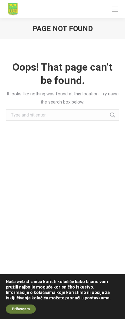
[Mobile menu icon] (115, 9)
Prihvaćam (21, 309)
